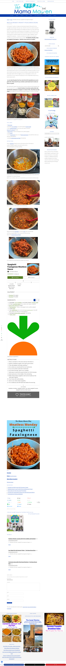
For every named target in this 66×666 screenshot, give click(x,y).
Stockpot (11, 295)
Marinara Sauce (10, 482)
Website (8, 599)
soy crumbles (14, 126)
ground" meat (35, 302)
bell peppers (10, 131)
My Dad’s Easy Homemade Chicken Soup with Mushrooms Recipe (21, 492)
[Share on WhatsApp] (2, 336)
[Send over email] (2, 334)
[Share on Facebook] (2, 326)
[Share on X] (2, 328)
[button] (8, 274)
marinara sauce (13, 128)
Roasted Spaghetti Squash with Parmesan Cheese (18, 487)
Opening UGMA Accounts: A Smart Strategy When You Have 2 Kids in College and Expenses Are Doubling (11, 657)
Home (8, 19)
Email (8, 595)
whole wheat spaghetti (15, 138)
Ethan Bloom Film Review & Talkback (11, 648)
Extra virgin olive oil (11, 130)
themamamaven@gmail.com (50, 39)
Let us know (22, 395)
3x (38, 300)
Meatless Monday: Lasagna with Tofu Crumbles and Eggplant (20, 489)
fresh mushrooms (24, 134)
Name (8, 592)
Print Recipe (16, 277)
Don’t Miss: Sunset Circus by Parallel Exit (12, 650)
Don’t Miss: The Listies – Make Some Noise (11, 646)
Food (11, 19)
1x (34, 300)
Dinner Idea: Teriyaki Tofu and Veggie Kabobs (17, 490)
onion (11, 133)
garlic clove (10, 125)
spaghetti (17, 231)
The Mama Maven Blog (33, 8)
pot (24, 231)
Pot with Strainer (11, 476)
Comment (8, 582)
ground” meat (28, 126)
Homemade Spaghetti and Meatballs (15, 494)
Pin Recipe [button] (32, 277)
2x (36, 300)
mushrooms (12, 134)
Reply (9, 544)
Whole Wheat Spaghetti (12, 479)
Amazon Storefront (48, 50)
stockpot (12, 143)
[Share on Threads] (2, 337)
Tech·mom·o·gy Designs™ (41, 662)
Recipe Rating (9, 578)
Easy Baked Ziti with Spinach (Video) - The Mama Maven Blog (21, 550)
